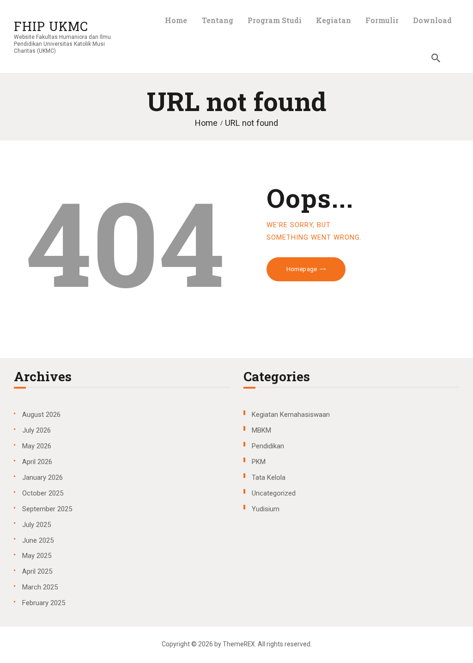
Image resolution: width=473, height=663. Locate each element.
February (43, 603)
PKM (259, 462)
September (47, 509)
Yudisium (265, 509)
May (36, 446)
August (41, 414)
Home (206, 122)
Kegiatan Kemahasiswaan (291, 414)
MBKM (261, 430)
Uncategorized (274, 493)
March (40, 587)
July (36, 430)
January (42, 477)
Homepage (301, 269)
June (38, 540)
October (42, 493)
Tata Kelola (268, 477)
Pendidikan (268, 446)
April (37, 462)
